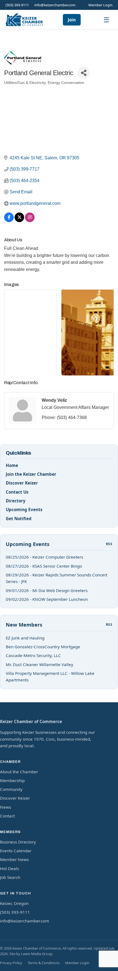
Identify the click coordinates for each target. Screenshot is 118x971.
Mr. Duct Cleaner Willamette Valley (39, 664)
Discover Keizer (22, 483)
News (5, 807)
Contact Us (17, 492)
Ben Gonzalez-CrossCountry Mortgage (43, 646)
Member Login (100, 4)
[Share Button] (83, 73)
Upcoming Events (24, 509)
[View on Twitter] (19, 220)
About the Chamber (19, 771)
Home (12, 465)
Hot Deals (9, 868)
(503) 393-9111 (17, 4)
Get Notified (19, 518)
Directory (16, 500)
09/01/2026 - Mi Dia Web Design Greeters (47, 590)
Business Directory (18, 842)
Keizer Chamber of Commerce (31, 721)
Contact (7, 816)
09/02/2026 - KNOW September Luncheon (47, 599)
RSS (109, 544)
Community (11, 789)
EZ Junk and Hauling (25, 638)
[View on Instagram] (30, 220)
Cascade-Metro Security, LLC (33, 655)
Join (72, 19)
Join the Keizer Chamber (31, 474)
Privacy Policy (11, 962)
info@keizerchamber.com (54, 4)
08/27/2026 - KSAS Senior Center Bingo (44, 566)
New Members (24, 624)
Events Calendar (16, 850)
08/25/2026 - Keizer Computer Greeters (44, 557)
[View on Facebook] (9, 220)
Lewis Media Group (36, 953)
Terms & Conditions (44, 962)
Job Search (10, 877)
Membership (12, 780)
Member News (14, 859)
